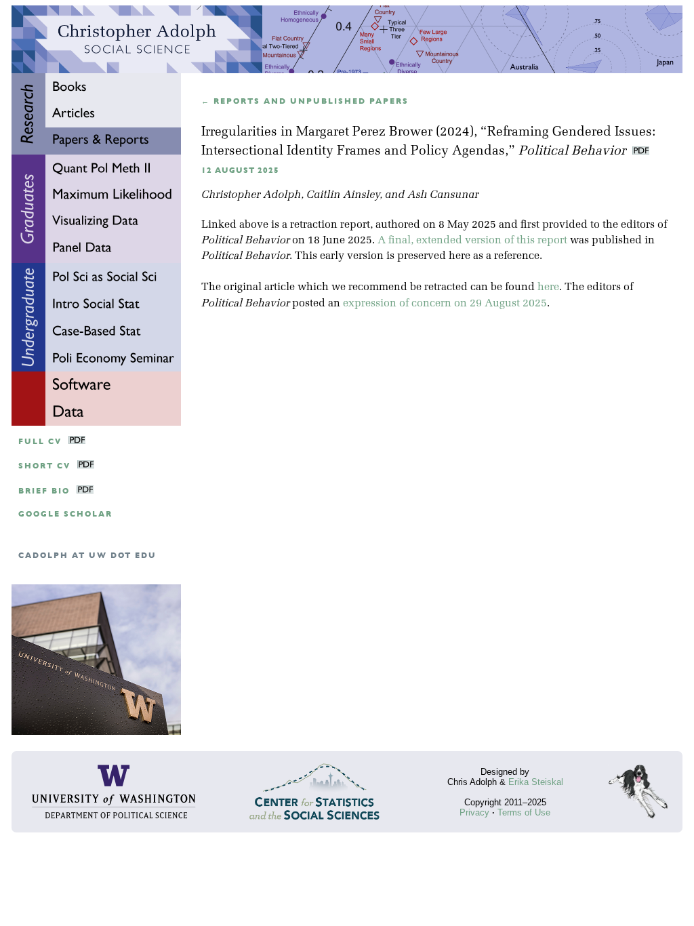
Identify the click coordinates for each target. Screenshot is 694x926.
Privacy (474, 812)
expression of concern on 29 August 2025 (445, 303)
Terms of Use (523, 812)
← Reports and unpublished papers (305, 101)
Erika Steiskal (535, 782)
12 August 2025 (240, 170)
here (548, 287)
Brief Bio (44, 491)
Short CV (44, 466)
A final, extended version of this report (472, 240)
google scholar (65, 514)
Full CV (40, 441)
